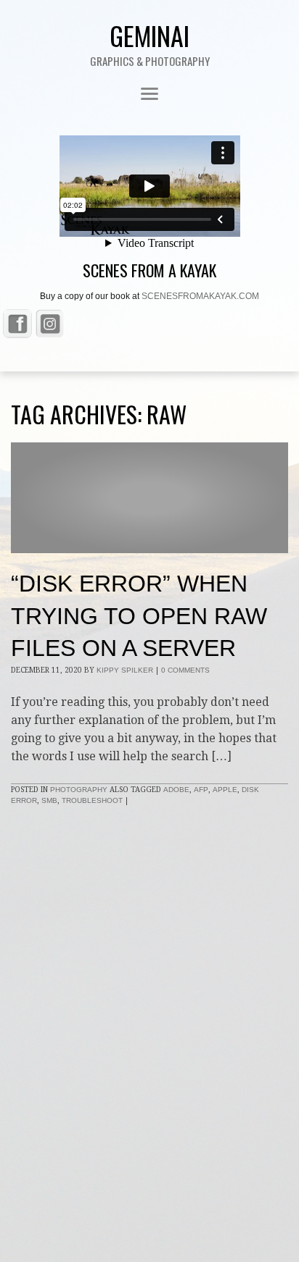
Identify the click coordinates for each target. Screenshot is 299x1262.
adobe (176, 790)
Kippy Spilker (125, 670)
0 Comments (185, 670)
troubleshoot (92, 800)
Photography (78, 790)
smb (49, 800)
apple (225, 790)
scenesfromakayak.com (200, 296)
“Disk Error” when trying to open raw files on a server (139, 616)
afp (201, 790)
